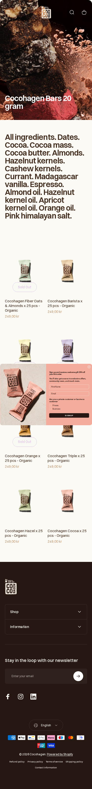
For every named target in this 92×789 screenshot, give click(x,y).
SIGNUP (69, 415)
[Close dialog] (89, 367)
